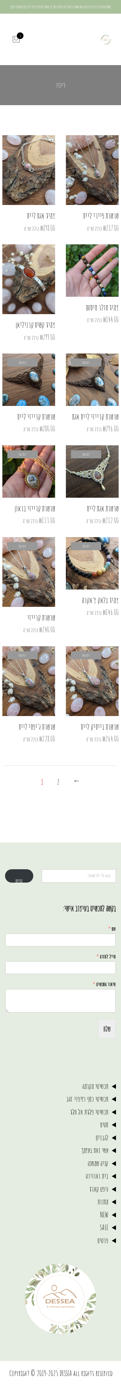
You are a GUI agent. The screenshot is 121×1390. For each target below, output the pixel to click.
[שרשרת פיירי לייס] (92, 170)
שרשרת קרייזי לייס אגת (95, 417)
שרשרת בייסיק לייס (100, 727)
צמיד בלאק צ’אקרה (100, 600)
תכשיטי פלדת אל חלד (89, 1111)
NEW (104, 1214)
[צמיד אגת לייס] (28, 170)
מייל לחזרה (106, 956)
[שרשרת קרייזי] (28, 572)
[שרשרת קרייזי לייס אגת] (92, 380)
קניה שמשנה (98, 1163)
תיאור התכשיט (104, 984)
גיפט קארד (98, 1188)
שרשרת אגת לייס (103, 508)
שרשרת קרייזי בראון (35, 508)
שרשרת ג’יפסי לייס (36, 727)
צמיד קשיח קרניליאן (35, 325)
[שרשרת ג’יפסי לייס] (28, 681)
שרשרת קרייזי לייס (36, 417)
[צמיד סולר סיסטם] (92, 270)
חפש (19, 880)
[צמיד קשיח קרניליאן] (28, 279)
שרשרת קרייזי (41, 618)
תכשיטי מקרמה (95, 1086)
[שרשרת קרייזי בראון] (28, 471)
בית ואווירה (97, 1175)
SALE (104, 1227)
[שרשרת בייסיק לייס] (92, 681)
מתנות (102, 1201)
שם (112, 928)
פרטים (102, 1240)
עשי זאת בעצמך (94, 1150)
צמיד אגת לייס (41, 216)
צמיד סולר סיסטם (102, 307)
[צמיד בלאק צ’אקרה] (92, 563)
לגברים (102, 1137)
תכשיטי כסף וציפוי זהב (87, 1098)
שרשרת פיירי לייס (101, 216)
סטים (104, 1124)
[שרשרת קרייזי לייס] (28, 380)
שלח (107, 1028)
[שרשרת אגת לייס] (92, 471)
